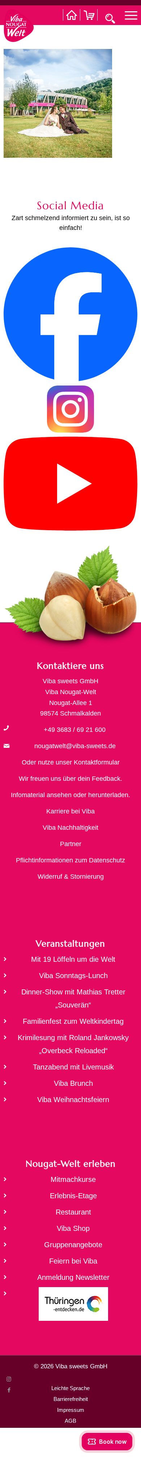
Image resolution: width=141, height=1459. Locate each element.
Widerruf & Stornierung (71, 876)
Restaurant (73, 1212)
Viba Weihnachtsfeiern (73, 1100)
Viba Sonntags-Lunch (73, 976)
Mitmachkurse (73, 1179)
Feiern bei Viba (73, 1261)
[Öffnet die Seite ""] (6, 728)
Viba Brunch (73, 1083)
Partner (70, 844)
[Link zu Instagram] (9, 1379)
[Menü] (127, 14)
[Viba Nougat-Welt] (19, 23)
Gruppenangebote (73, 1245)
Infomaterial (28, 795)
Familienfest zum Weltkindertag (73, 1021)
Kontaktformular (97, 762)
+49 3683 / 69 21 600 (75, 729)
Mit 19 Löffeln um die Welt (73, 959)
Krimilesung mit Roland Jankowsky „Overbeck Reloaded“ (73, 1044)
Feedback (106, 778)
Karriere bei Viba (70, 811)
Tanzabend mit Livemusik (73, 1067)
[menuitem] (127, 14)
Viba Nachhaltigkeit (70, 827)
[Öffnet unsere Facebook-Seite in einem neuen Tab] (71, 379)
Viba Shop (73, 1228)
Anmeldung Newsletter (73, 1277)
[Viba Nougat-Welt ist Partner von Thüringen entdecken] (71, 1306)
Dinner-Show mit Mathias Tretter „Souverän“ (73, 998)
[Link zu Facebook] (9, 1390)
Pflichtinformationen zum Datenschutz (70, 860)
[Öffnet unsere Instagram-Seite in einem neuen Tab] (70, 430)
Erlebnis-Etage (73, 1196)
